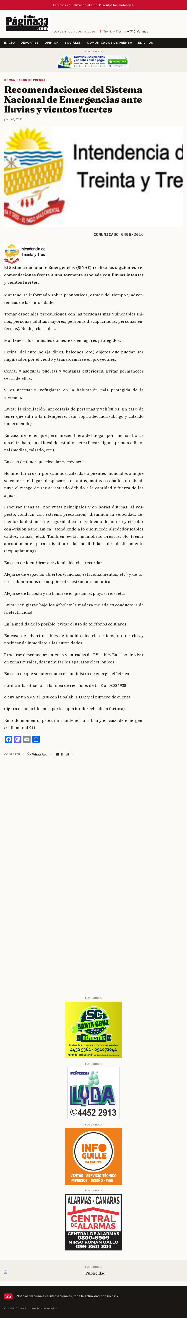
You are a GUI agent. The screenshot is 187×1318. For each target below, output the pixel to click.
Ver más (142, 31)
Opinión (51, 42)
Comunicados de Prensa (109, 42)
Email (65, 754)
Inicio (9, 42)
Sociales (73, 42)
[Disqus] (93, 815)
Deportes (30, 42)
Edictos (145, 42)
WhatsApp (39, 754)
